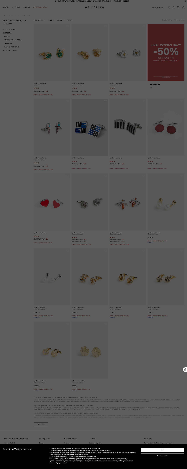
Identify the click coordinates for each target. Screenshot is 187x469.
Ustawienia (162, 456)
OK (162, 450)
